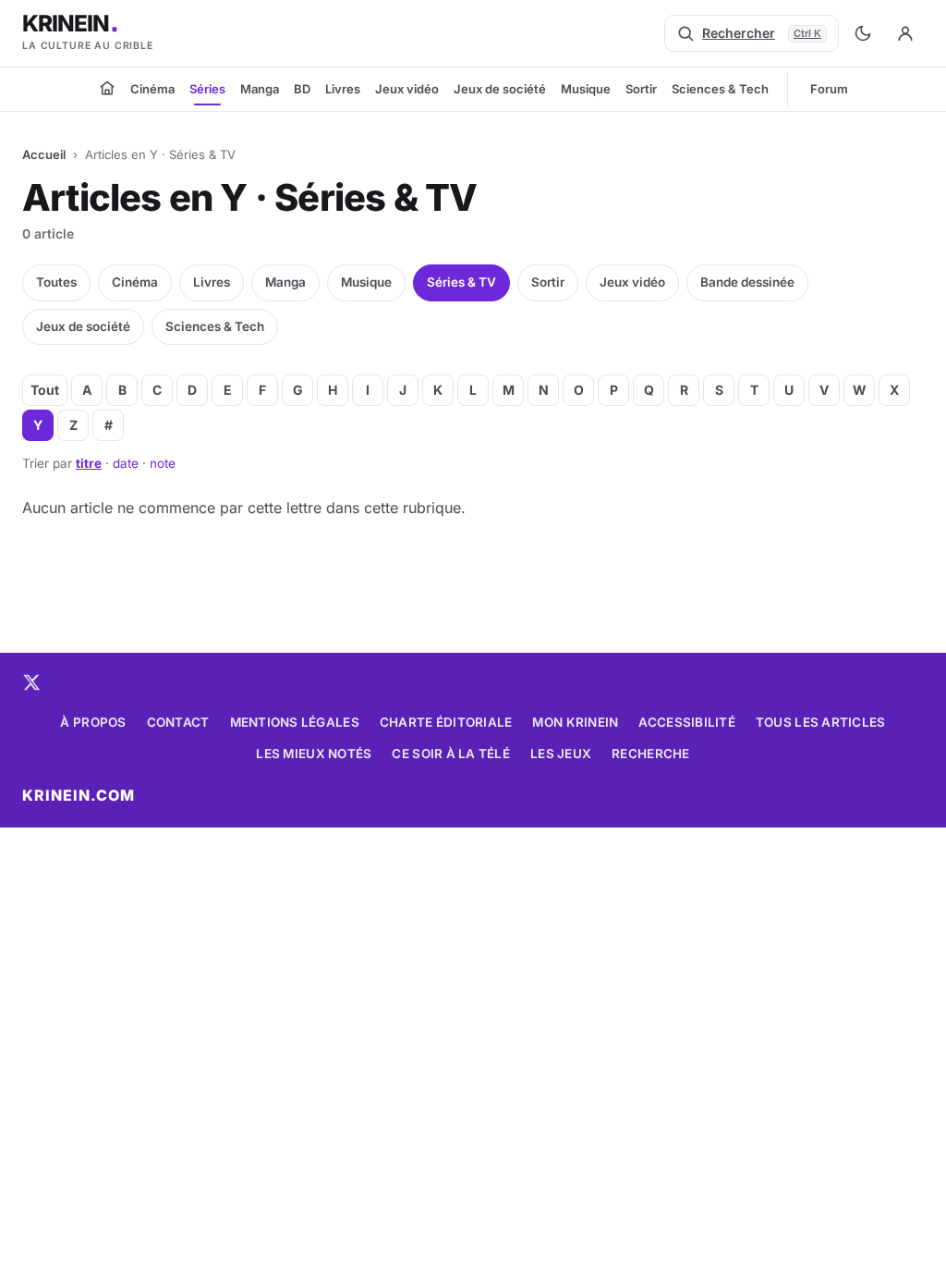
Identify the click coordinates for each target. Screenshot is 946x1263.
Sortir (641, 88)
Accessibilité (686, 722)
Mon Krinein (575, 722)
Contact (178, 722)
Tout (44, 390)
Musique (586, 88)
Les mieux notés (313, 753)
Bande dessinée (747, 282)
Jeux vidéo (407, 88)
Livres (342, 88)
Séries (207, 88)
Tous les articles (821, 722)
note (163, 463)
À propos (93, 722)
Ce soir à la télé (451, 753)
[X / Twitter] (31, 682)
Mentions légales (294, 722)
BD (302, 88)
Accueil (44, 154)
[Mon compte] (905, 33)
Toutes (56, 282)
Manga (259, 88)
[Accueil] (107, 87)
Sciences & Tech (720, 88)
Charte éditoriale (446, 722)
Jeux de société (500, 88)
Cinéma (152, 88)
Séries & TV (461, 282)
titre (89, 463)
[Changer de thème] (862, 33)
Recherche (650, 753)
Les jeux (560, 753)
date (126, 463)
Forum (829, 88)
